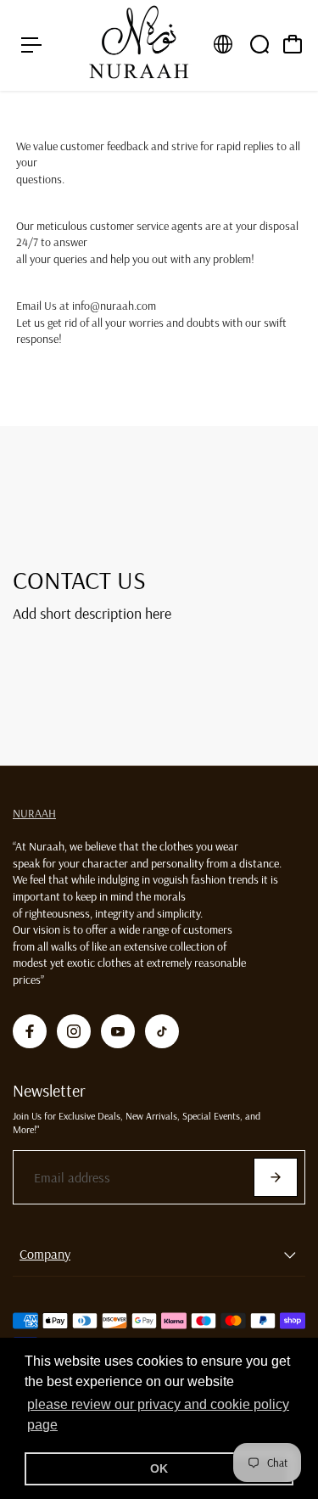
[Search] (259, 44)
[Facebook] (30, 1031)
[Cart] (292, 44)
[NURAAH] (139, 45)
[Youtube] (118, 1031)
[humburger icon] (31, 45)
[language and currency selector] (223, 44)
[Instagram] (74, 1031)
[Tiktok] (162, 1031)
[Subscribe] (276, 1177)
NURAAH (34, 813)
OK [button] (159, 1468)
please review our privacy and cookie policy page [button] (158, 1414)
